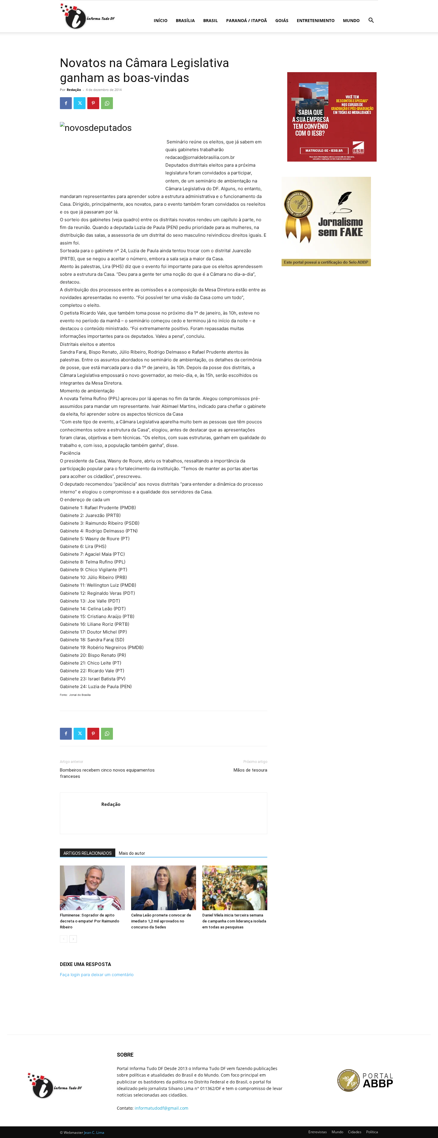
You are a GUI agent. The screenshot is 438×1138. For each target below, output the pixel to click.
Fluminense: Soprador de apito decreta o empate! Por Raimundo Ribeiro (89, 921)
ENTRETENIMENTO (316, 20)
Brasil (210, 20)
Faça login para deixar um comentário (96, 974)
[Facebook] (66, 103)
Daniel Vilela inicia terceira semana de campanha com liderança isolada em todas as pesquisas (234, 921)
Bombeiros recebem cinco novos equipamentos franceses (107, 773)
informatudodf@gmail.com (161, 1108)
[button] (371, 21)
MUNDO (351, 20)
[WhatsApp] (107, 103)
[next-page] (73, 939)
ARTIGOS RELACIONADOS (87, 853)
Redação (74, 89)
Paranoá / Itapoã (246, 20)
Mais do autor (132, 853)
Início (160, 20)
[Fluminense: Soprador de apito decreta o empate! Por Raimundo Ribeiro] (92, 888)
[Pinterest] (93, 103)
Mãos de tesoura (250, 770)
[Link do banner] (332, 160)
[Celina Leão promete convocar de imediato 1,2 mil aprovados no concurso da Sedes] (163, 888)
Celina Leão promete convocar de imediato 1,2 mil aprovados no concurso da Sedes (161, 921)
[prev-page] (63, 939)
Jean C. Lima (94, 1132)
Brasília (185, 20)
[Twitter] (80, 103)
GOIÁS (281, 20)
